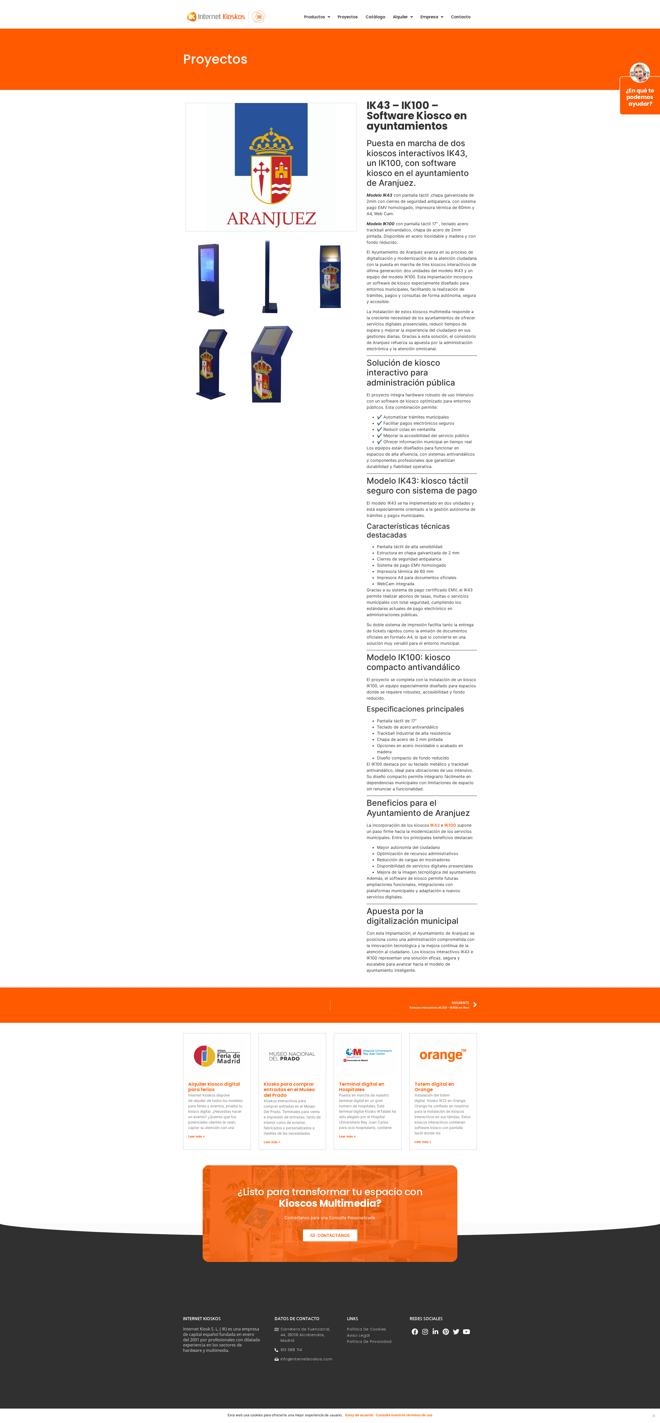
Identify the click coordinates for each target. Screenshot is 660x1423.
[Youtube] (466, 1331)
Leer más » (196, 1136)
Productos (314, 17)
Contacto (461, 17)
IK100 (450, 825)
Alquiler (400, 17)
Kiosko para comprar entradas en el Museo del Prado (289, 1089)
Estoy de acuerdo (359, 1415)
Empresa (429, 17)
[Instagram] (425, 1331)
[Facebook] (415, 1331)
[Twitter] (456, 1331)
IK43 (435, 825)
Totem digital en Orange (434, 1087)
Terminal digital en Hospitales (361, 1087)
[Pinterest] (446, 1331)
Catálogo (375, 17)
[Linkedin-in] (435, 1331)
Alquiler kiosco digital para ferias (214, 1087)
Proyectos (348, 17)
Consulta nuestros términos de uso (404, 1415)
